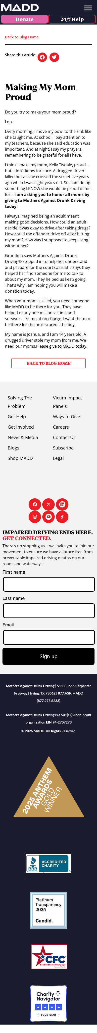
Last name (13, 598)
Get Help (17, 416)
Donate (24, 19)
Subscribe (63, 448)
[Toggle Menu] (88, 7)
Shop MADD (20, 458)
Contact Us (64, 437)
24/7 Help (72, 19)
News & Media (23, 437)
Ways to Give (66, 416)
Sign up (48, 656)
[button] (42, 57)
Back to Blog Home (22, 36)
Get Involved (21, 427)
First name (13, 572)
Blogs (13, 448)
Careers (61, 427)
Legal (58, 458)
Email (8, 624)
